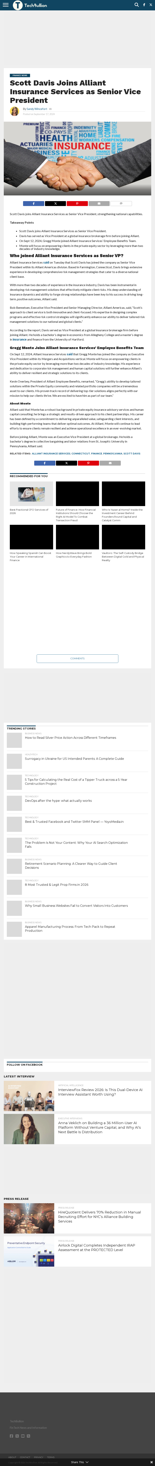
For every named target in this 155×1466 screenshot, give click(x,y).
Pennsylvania (112, 453)
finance (96, 453)
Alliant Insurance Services (51, 453)
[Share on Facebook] (33, 202)
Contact (25, 1457)
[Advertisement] (77, 38)
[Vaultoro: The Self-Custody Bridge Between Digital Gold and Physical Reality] (123, 538)
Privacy (38, 1457)
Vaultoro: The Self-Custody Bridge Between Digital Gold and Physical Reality (123, 557)
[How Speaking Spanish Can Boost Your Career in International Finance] (31, 538)
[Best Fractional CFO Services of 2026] (31, 494)
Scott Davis (131, 453)
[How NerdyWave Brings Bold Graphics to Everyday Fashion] (77, 538)
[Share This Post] (55, 202)
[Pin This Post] (77, 202)
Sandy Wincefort (37, 108)
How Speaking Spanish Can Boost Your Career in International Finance (30, 557)
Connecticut (80, 453)
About (12, 1457)
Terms (50, 1457)
